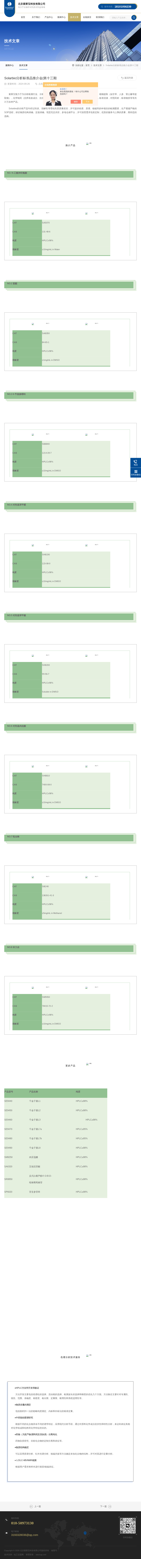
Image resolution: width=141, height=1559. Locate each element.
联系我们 (100, 17)
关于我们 (36, 17)
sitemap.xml (41, 1554)
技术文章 (74, 17)
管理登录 (29, 1554)
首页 (23, 17)
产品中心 (49, 17)
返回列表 (128, 78)
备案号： (55, 1550)
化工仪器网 (19, 1554)
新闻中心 (61, 17)
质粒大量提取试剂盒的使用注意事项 (31, 1506)
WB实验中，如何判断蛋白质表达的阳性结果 (109, 1506)
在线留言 (87, 17)
